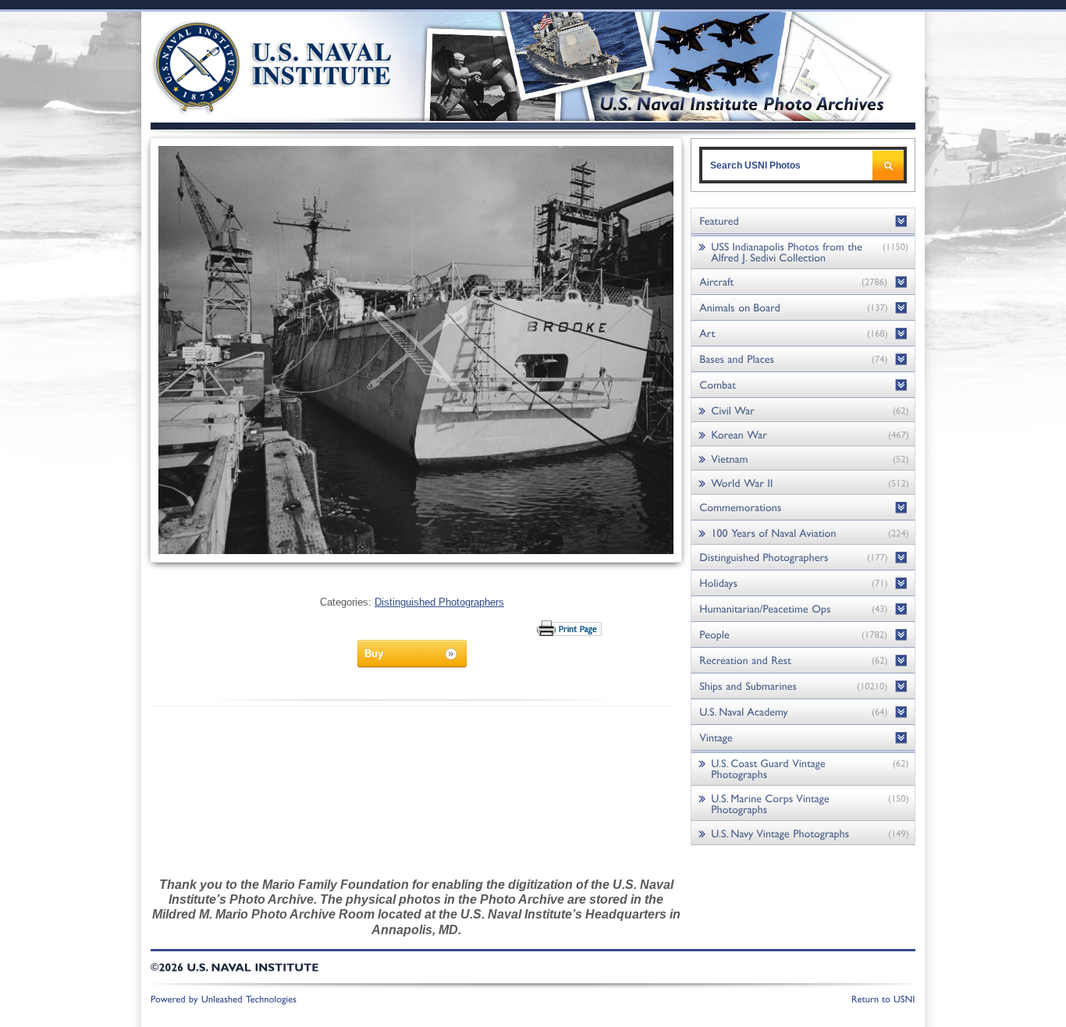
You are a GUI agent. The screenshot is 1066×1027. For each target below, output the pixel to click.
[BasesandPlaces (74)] (803, 359)
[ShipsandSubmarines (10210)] (803, 686)
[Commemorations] (803, 508)
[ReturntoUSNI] (883, 998)
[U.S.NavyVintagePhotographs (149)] (803, 833)
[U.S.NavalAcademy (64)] (803, 712)
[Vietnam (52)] (803, 458)
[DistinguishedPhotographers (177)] (803, 557)
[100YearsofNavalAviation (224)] (803, 533)
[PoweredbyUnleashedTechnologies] (224, 998)
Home (255, 64)
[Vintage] (803, 738)
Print (570, 628)
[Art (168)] (803, 333)
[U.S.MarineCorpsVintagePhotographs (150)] (803, 803)
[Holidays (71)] (803, 583)
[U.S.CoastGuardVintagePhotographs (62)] (803, 768)
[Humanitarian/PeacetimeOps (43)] (803, 609)
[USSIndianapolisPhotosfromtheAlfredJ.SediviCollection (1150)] (803, 251)
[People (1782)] (803, 635)
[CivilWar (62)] (803, 410)
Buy (373, 653)
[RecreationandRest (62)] (803, 660)
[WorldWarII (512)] (803, 483)
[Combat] (803, 385)
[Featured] (803, 221)
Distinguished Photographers (439, 602)
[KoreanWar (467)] (803, 434)
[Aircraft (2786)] (803, 282)
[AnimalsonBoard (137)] (803, 308)
